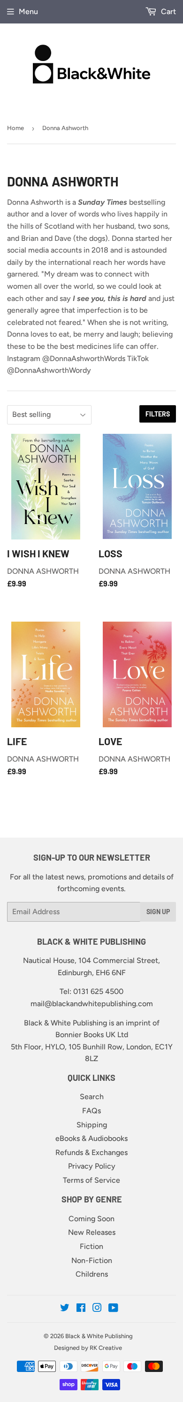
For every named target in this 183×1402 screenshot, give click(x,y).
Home (15, 127)
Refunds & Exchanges (91, 1152)
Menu (28, 11)
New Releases (91, 1232)
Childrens (92, 1274)
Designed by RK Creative (88, 1347)
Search (92, 1096)
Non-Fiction (91, 1260)
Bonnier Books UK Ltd (91, 1034)
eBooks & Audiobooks (91, 1138)
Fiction (91, 1246)
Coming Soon (91, 1218)
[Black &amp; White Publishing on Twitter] (64, 1308)
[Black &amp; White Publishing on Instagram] (97, 1308)
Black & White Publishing (99, 1336)
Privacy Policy (91, 1166)
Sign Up (158, 912)
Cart (167, 11)
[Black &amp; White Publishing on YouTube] (113, 1308)
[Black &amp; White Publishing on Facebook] (81, 1308)
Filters (157, 414)
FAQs (91, 1110)
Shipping (91, 1124)
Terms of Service (91, 1180)
